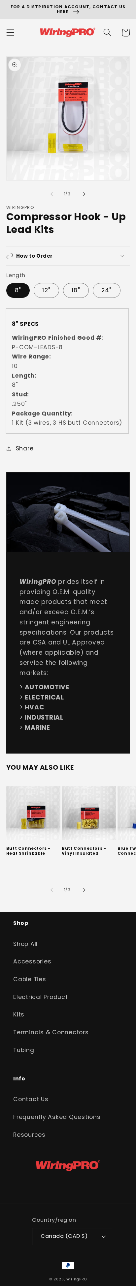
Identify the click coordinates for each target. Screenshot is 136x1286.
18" (76, 290)
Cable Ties (29, 979)
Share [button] (25, 448)
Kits (18, 1014)
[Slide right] (84, 194)
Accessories (32, 961)
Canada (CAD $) (64, 1236)
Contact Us (31, 1099)
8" (18, 290)
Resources (29, 1135)
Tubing (23, 1050)
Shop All (25, 944)
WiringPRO (76, 1279)
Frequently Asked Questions (57, 1117)
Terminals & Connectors (51, 1032)
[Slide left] (52, 194)
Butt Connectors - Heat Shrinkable (28, 851)
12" (46, 290)
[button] (10, 32)
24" (106, 290)
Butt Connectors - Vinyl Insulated (84, 851)
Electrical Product (40, 997)
